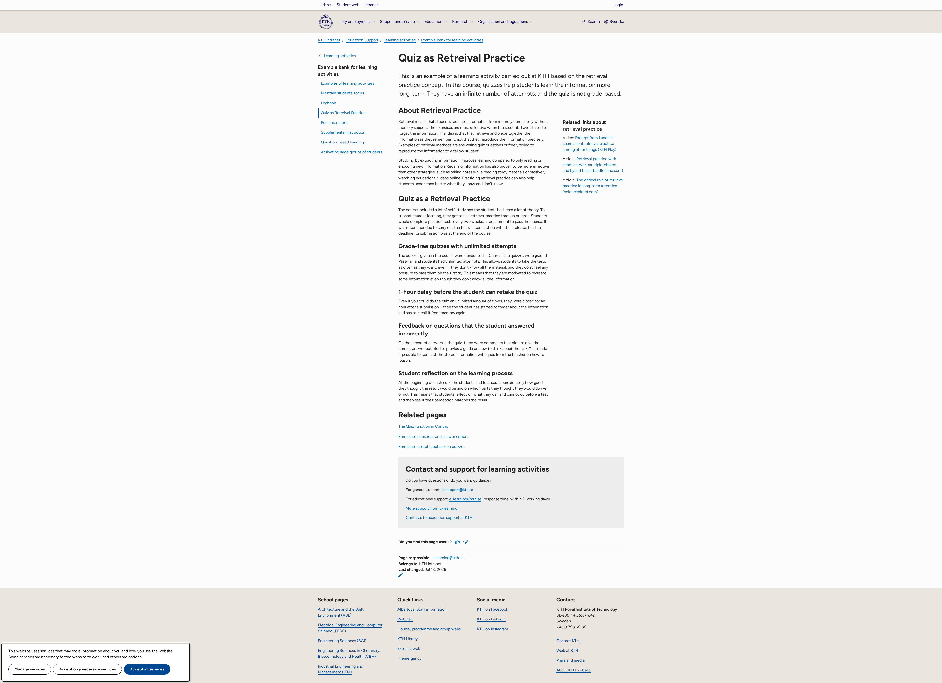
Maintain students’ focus (342, 93)
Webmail (405, 619)
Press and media (570, 660)
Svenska (617, 21)
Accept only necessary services (87, 669)
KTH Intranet (329, 40)
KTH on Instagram (492, 629)
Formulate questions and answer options (433, 436)
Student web (348, 4)
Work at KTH (567, 650)
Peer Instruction (335, 122)
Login (618, 4)
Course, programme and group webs (429, 629)
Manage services (29, 669)
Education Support (362, 40)
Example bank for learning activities (452, 40)
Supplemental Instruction (343, 132)
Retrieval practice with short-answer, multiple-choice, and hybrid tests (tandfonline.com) (593, 164)
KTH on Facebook (492, 609)
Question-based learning (342, 142)
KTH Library (407, 638)
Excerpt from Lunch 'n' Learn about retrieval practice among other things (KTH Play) (589, 143)
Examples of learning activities (347, 83)
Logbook (328, 103)
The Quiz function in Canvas (423, 426)
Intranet (371, 4)
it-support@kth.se (457, 489)
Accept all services (147, 669)
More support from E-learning (431, 508)
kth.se (326, 4)
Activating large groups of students (351, 152)
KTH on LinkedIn (491, 619)
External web (408, 648)
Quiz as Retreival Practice (343, 112)
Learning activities (400, 40)
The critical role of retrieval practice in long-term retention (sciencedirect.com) (593, 186)
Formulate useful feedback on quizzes (431, 446)
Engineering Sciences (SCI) (342, 640)
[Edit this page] (400, 575)
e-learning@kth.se (465, 499)
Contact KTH (567, 640)
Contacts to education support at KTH (439, 517)
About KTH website (573, 670)
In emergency (409, 658)
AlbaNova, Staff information (421, 609)
